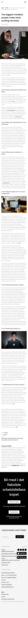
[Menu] (25, 2)
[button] (14, 502)
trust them (18, 117)
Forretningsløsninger (8, 573)
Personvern (4, 594)
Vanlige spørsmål (6, 585)
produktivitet (6, 183)
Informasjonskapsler (7, 599)
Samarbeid (4, 438)
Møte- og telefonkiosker (8, 575)
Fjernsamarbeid (12, 438)
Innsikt (7, 8)
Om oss (3, 580)
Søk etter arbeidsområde (8, 577)
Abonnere (19, 536)
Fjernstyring (20, 438)
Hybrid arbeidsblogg (7, 587)
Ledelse (5, 435)
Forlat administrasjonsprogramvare (10, 559)
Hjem (2, 8)
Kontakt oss (15, 465)
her (17, 427)
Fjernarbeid (4, 440)
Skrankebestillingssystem (9, 554)
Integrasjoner (5, 562)
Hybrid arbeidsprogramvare (7, 550)
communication (11, 110)
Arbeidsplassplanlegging (8, 556)
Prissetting (4, 565)
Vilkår (3, 597)
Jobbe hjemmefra (13, 440)
